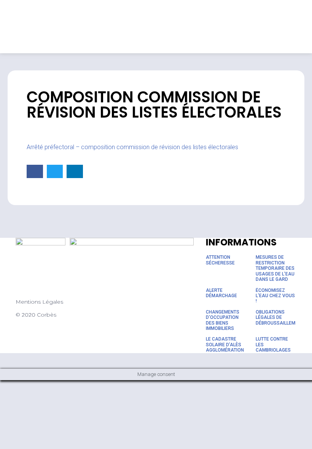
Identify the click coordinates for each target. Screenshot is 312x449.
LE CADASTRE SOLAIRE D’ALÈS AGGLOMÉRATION (225, 344)
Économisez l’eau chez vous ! (275, 296)
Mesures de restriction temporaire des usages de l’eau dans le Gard (275, 268)
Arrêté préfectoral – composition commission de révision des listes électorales (132, 147)
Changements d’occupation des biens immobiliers (222, 320)
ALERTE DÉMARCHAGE (221, 293)
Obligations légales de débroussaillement (280, 317)
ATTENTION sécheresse (220, 260)
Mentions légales (39, 301)
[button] (35, 171)
